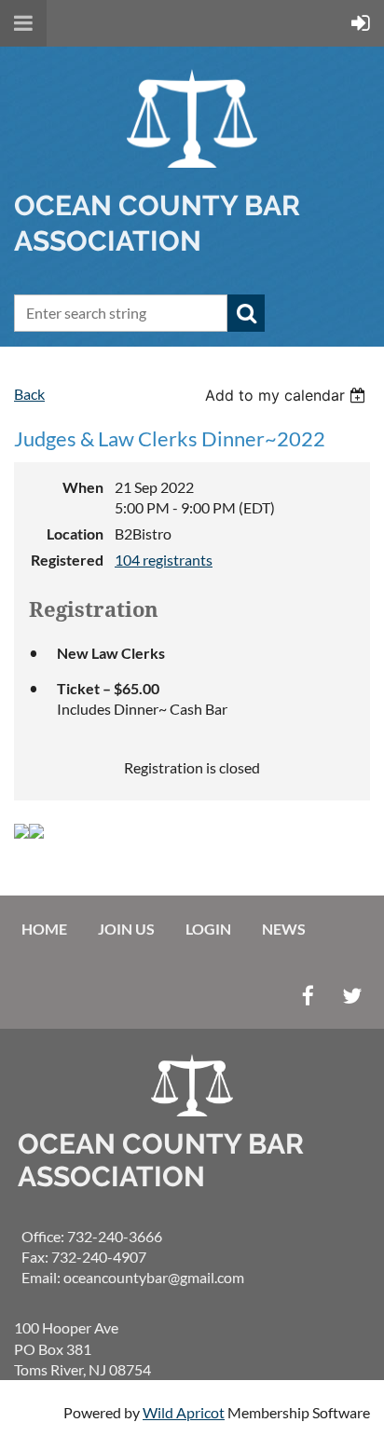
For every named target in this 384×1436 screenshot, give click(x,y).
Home (44, 928)
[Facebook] (308, 995)
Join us (126, 928)
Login (208, 928)
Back (29, 394)
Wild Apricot (184, 1412)
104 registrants (164, 559)
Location (75, 533)
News (284, 928)
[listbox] (287, 395)
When (82, 487)
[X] (352, 995)
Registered (67, 559)
